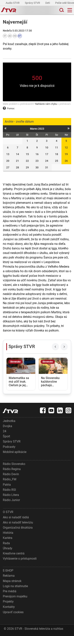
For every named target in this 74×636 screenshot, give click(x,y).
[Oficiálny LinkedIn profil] (60, 410)
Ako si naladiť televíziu (18, 522)
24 (4, 431)
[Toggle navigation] (69, 10)
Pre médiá (9, 591)
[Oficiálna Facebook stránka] (43, 410)
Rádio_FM (9, 479)
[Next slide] (64, 346)
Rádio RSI (9, 490)
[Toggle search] (61, 10)
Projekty (8, 601)
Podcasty (9, 447)
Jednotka (9, 421)
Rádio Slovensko (14, 464)
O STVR (8, 512)
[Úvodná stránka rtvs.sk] (8, 10)
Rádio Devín (11, 474)
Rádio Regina (12, 469)
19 (66, 154)
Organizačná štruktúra (18, 527)
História (8, 532)
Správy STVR (33, 2)
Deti (47, 2)
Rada (6, 543)
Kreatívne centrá (13, 553)
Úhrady (7, 548)
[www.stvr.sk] (10, 410)
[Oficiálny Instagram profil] (68, 410)
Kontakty (9, 607)
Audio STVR (13, 2)
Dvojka (7, 426)
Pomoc (11, 108)
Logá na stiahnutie (15, 586)
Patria (7, 484)
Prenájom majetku (15, 596)
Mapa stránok (12, 581)
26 (66, 160)
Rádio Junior (11, 500)
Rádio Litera (11, 495)
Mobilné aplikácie (14, 452)
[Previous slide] (55, 346)
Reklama (9, 575)
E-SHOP (8, 570)
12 (66, 147)
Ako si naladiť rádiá (16, 517)
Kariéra (7, 538)
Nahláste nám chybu (46, 103)
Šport (6, 436)
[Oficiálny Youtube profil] (51, 410)
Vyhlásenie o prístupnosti (20, 558)
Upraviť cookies (13, 612)
